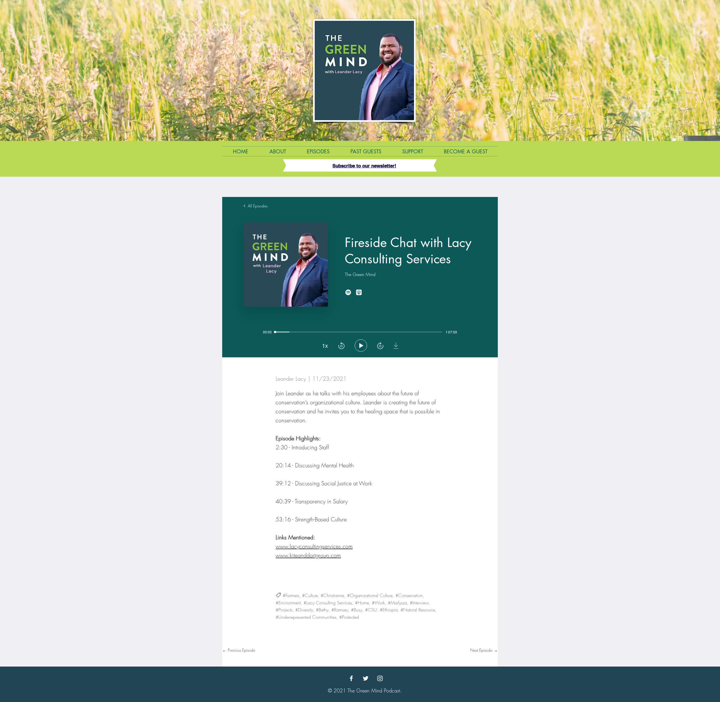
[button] (364, 165)
